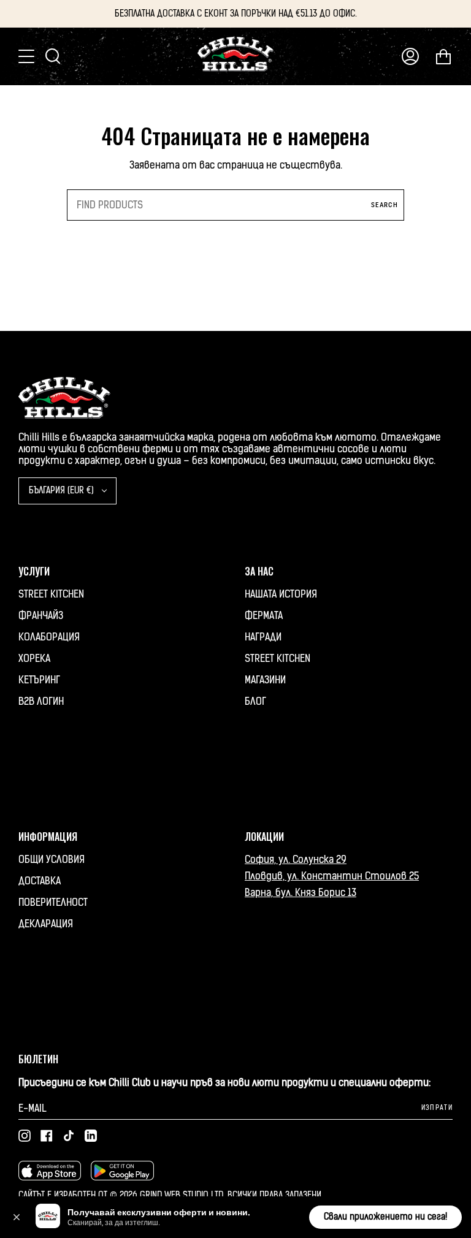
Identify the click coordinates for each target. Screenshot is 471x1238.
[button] (16, 1217)
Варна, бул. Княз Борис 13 (300, 892)
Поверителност (53, 902)
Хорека (34, 658)
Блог (255, 701)
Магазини (265, 680)
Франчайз (40, 615)
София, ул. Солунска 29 (296, 859)
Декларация (45, 924)
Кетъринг (39, 680)
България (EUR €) (62, 490)
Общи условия (51, 859)
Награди (263, 637)
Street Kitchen (51, 594)
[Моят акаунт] (410, 56)
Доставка (39, 881)
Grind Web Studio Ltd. (184, 1195)
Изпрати (437, 1108)
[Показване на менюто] (27, 56)
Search (384, 205)
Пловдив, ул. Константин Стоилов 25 (332, 876)
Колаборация (49, 637)
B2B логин (41, 701)
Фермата (264, 615)
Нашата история (281, 594)
